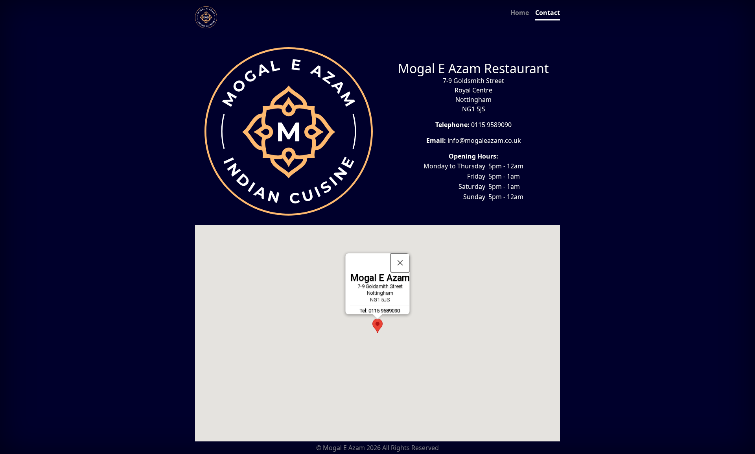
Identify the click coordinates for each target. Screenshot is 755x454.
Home (519, 12)
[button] (377, 326)
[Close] (400, 262)
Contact (547, 12)
